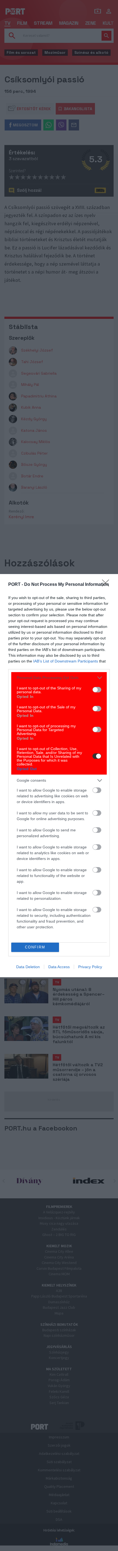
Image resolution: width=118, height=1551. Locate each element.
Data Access (59, 967)
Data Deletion (28, 967)
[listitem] (59, 678)
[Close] (107, 585)
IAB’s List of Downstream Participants (65, 661)
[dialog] (59, 775)
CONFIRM (35, 947)
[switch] (96, 689)
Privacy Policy (90, 967)
